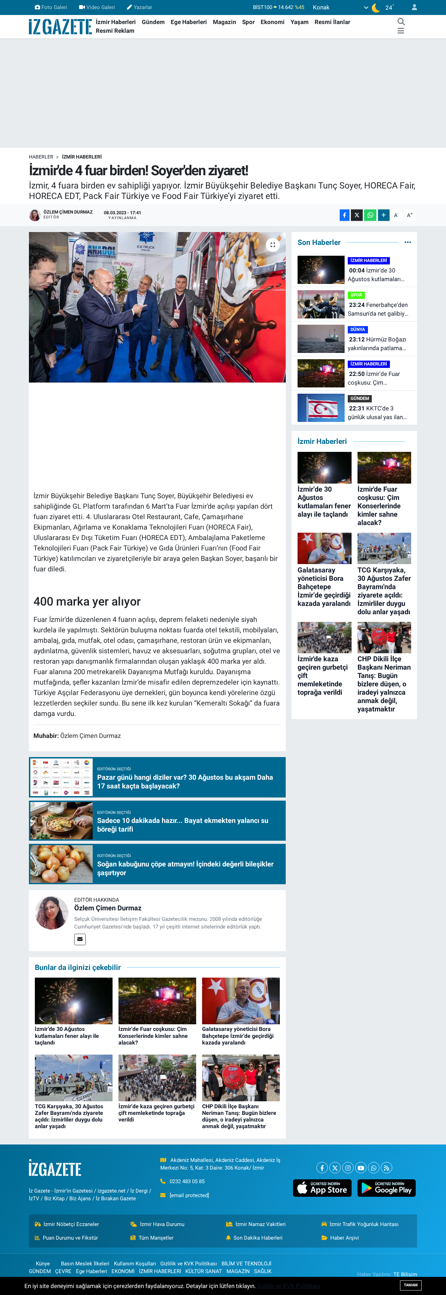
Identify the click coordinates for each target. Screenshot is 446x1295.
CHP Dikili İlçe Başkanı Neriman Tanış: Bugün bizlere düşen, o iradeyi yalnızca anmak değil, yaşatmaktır (239, 1116)
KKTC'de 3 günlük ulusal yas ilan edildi (375, 413)
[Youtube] (361, 1167)
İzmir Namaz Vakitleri (261, 1224)
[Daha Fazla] (384, 215)
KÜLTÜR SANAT (203, 1271)
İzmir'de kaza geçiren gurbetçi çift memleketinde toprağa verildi (156, 1113)
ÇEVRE (63, 1271)
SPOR (356, 295)
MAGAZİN (238, 1271)
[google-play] (386, 1188)
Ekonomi (273, 21)
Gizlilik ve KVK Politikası (188, 1264)
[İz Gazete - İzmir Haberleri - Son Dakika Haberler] (61, 26)
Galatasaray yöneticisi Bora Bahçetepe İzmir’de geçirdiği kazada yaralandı (238, 1036)
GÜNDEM (360, 398)
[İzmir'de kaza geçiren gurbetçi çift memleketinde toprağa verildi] (157, 1077)
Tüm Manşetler (156, 1238)
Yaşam (300, 21)
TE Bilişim (405, 1274)
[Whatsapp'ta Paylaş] (370, 215)
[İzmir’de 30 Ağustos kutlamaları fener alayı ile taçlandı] (74, 1000)
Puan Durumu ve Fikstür (70, 1238)
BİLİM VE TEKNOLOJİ (246, 1264)
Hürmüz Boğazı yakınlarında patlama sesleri (377, 344)
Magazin (224, 21)
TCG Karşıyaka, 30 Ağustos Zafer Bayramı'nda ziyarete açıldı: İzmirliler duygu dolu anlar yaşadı (69, 1116)
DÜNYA (358, 329)
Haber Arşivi (344, 1238)
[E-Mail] (80, 939)
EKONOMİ (123, 1271)
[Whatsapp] (373, 1167)
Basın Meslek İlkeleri (85, 1264)
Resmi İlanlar (332, 21)
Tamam (411, 1285)
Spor (248, 21)
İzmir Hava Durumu (162, 1224)
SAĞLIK (262, 1271)
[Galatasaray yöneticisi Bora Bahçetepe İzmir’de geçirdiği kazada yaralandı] (241, 1000)
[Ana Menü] (401, 31)
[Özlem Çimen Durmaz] (51, 912)
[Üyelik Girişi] (411, 7)
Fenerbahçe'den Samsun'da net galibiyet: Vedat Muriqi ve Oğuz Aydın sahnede (379, 309)
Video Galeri (100, 7)
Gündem (153, 21)
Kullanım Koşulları (135, 1264)
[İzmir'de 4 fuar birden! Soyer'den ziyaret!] (157, 307)
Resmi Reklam (115, 30)
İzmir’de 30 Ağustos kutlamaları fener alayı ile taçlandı (67, 1036)
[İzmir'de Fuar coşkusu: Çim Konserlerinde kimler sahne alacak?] (157, 1000)
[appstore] (322, 1188)
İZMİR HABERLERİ (82, 157)
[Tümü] (408, 242)
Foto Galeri (54, 7)
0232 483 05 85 (187, 1181)
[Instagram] (348, 1167)
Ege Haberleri (189, 21)
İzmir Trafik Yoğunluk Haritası (364, 1224)
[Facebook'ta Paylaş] (344, 215)
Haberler (41, 157)
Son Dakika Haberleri (258, 1238)
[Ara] (401, 22)
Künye (43, 1264)
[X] (335, 1167)
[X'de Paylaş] (357, 215)
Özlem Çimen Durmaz (107, 908)
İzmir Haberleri (116, 21)
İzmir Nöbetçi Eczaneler (71, 1224)
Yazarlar (143, 7)
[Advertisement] (223, 93)
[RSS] (386, 1167)
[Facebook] (322, 1167)
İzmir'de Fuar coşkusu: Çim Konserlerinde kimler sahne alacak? (153, 1036)
